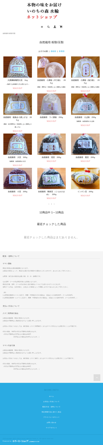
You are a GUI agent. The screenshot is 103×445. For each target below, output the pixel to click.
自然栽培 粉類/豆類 (9, 33)
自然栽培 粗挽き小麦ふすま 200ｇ (17, 118)
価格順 (53, 51)
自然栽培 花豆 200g (51, 157)
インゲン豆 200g (85, 191)
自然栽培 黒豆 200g (86, 157)
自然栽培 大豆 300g (17, 157)
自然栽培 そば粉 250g (85, 117)
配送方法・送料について (51, 407)
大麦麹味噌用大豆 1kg (18, 80)
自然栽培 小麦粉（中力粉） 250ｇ (51, 81)
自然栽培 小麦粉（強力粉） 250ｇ (85, 81)
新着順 (62, 51)
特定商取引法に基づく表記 (51, 412)
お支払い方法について (51, 401)
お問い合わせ (51, 422)
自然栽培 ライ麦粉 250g (51, 117)
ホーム (51, 396)
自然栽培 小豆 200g (17, 191)
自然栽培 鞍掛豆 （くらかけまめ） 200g (51, 192)
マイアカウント (51, 427)
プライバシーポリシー (51, 417)
